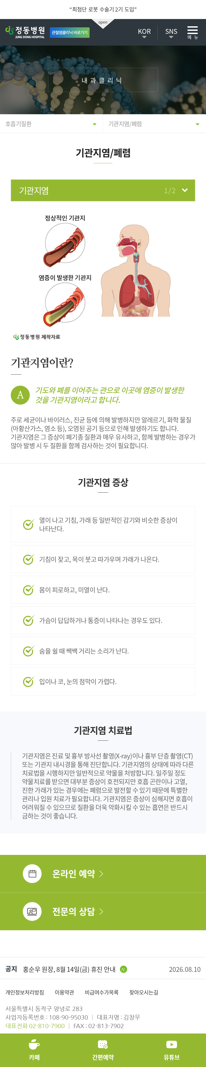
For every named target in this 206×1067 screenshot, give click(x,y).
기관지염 (97, 190)
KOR (144, 31)
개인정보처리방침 (24, 992)
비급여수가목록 (102, 992)
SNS (171, 31)
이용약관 (64, 992)
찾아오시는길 (143, 992)
